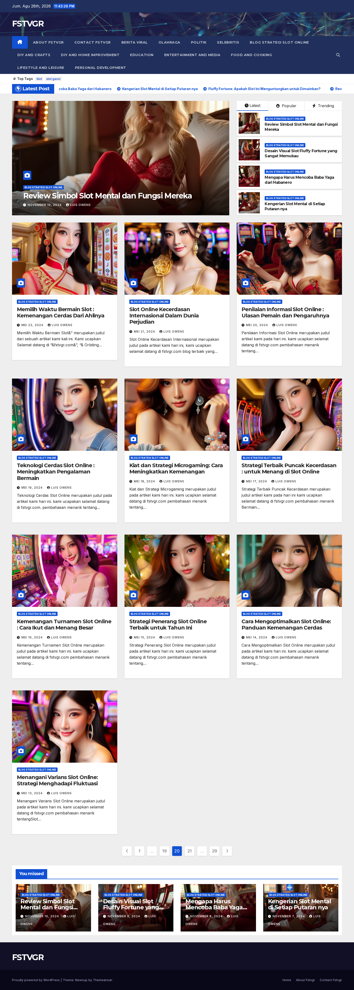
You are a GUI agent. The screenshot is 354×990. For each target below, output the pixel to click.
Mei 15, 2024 (145, 637)
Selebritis (228, 42)
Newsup (81, 980)
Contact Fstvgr (92, 42)
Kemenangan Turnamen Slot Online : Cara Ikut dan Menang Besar (64, 624)
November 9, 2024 (44, 205)
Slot (39, 79)
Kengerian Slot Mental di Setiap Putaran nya (299, 904)
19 (164, 850)
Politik (199, 42)
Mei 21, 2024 (145, 331)
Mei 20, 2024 (257, 325)
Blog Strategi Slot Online (279, 42)
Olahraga (169, 42)
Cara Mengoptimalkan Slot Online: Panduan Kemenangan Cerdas (286, 624)
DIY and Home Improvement (90, 55)
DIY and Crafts (33, 55)
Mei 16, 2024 (32, 637)
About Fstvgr (48, 42)
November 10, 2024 (42, 916)
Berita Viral (134, 42)
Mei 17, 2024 (257, 481)
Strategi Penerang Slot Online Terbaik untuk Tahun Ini (168, 624)
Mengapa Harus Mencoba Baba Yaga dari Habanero (214, 907)
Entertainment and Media (192, 55)
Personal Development (100, 68)
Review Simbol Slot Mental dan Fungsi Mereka (47, 907)
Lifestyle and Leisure (40, 68)
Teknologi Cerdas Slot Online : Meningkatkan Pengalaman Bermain (55, 471)
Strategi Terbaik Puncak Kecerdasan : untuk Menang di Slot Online (289, 468)
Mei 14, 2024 (257, 637)
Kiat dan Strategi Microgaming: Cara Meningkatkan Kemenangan (176, 468)
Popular (288, 105)
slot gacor (53, 79)
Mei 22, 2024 (32, 325)
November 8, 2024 (206, 916)
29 (214, 850)
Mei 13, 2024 (32, 793)
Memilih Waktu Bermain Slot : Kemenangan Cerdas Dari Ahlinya (60, 312)
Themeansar (102, 980)
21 (189, 850)
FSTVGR (28, 24)
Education (142, 55)
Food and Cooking (251, 55)
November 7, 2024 (289, 916)
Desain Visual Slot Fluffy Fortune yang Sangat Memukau (131, 907)
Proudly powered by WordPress (36, 980)
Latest (254, 105)
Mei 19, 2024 (32, 487)
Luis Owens (79, 205)
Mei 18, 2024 (145, 481)
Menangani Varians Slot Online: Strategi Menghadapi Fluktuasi (57, 780)
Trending (325, 105)
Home (286, 980)
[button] (338, 54)
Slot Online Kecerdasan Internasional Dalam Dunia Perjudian (164, 315)
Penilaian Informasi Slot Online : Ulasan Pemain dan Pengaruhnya (285, 312)
